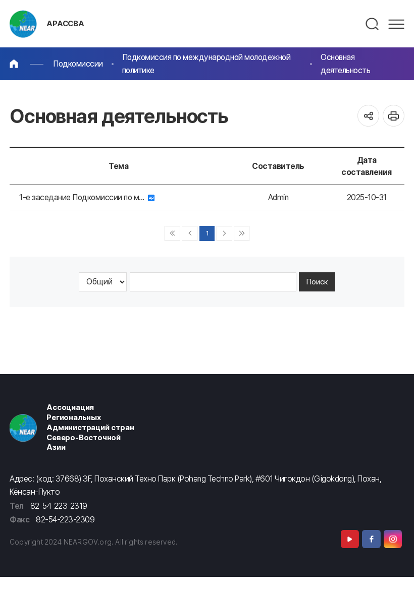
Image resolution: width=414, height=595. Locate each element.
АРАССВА (65, 23)
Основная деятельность (345, 63)
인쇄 (393, 116)
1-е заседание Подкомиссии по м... (83, 197)
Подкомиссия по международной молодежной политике (206, 63)
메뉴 (396, 24)
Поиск (317, 281)
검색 (373, 24)
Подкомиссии (78, 64)
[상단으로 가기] (394, 575)
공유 (368, 116)
